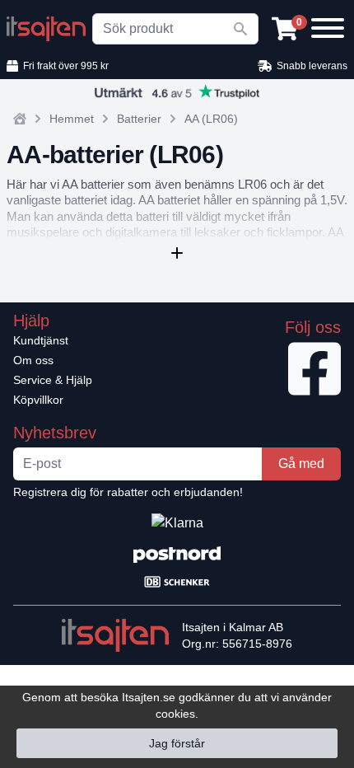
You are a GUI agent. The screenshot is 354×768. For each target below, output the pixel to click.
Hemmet (71, 118)
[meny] (325, 26)
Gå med (301, 464)
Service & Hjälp (52, 379)
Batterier (139, 118)
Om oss (33, 360)
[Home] (19, 118)
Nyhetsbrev (54, 433)
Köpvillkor (38, 399)
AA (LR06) (211, 118)
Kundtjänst (40, 340)
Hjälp (31, 320)
